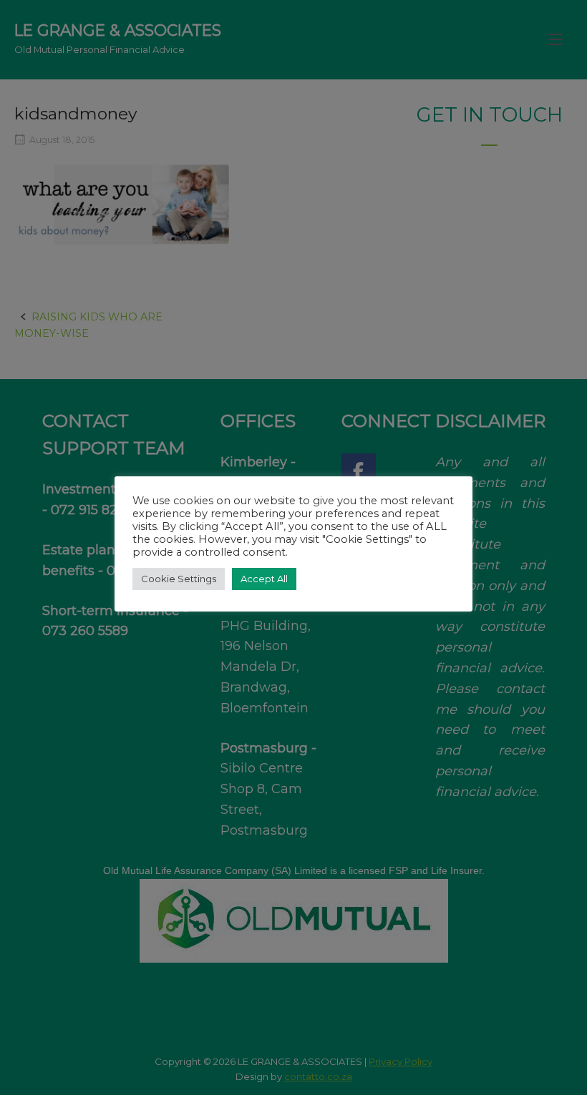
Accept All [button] (264, 578)
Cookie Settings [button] (178, 578)
